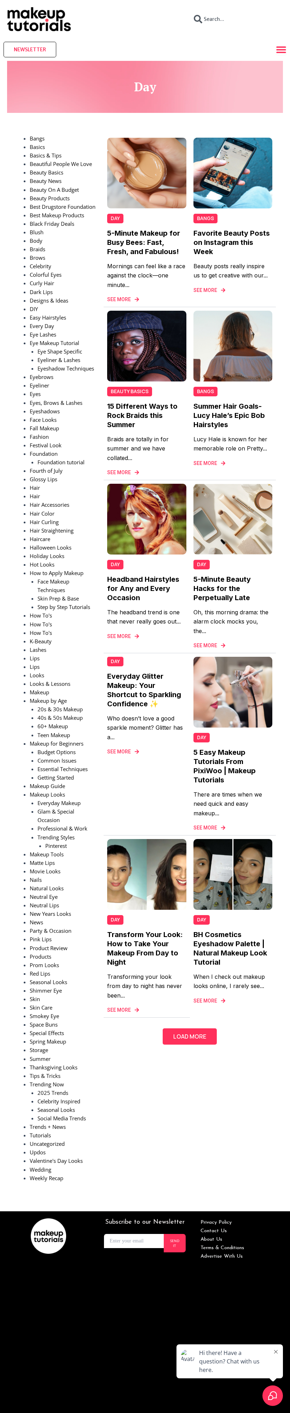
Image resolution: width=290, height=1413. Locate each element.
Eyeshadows (45, 411)
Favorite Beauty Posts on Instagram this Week (231, 242)
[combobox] (235, 19)
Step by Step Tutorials (63, 606)
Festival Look (46, 445)
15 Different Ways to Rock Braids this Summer (142, 415)
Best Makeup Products (57, 215)
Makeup (39, 692)
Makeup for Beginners (56, 743)
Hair (35, 487)
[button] (190, 1036)
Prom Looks (44, 965)
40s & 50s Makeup (60, 717)
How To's (41, 615)
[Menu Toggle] (281, 49)
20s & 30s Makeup (60, 709)
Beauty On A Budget (54, 189)
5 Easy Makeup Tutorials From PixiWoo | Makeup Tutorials (224, 766)
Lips (35, 658)
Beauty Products (50, 198)
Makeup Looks (47, 794)
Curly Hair (42, 283)
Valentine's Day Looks (56, 1160)
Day (115, 218)
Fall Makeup (44, 428)
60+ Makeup (52, 726)
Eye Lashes (43, 334)
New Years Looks (50, 913)
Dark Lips (41, 291)
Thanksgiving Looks (53, 1067)
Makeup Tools (47, 854)
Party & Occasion (50, 930)
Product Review (49, 948)
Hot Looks (42, 564)
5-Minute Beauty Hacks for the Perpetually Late (222, 588)
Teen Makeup (53, 735)
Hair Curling (44, 521)
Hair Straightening (52, 530)
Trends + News (48, 1126)
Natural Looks (47, 888)
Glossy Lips (43, 479)
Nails (36, 879)
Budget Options (56, 752)
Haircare (40, 538)
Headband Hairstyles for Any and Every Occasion (143, 588)
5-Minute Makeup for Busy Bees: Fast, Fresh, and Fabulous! (143, 242)
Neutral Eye (44, 896)
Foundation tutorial (61, 462)
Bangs (37, 138)
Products (40, 956)
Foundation (44, 453)
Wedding (40, 1169)
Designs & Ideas (49, 300)
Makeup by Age (48, 700)
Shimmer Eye (46, 990)
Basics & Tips (46, 155)
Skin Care (41, 1007)
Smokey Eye (44, 1015)
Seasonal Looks (48, 982)
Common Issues (56, 760)
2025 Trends (52, 1092)
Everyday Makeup (59, 802)
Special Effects (47, 1032)
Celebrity (40, 266)
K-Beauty (41, 641)
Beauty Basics (46, 172)
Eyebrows (41, 376)
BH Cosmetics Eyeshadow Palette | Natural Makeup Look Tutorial (230, 948)
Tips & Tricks (45, 1075)
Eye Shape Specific (59, 351)
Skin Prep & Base (58, 598)
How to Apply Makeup (56, 572)
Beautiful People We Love (61, 163)
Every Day (42, 325)
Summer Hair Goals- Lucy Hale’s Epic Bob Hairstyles (229, 415)
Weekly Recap (46, 1178)
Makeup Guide (47, 785)
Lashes (38, 649)
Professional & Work (62, 828)
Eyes (35, 393)
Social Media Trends (61, 1118)
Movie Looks (45, 871)
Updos (38, 1152)
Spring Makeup (48, 1041)
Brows (37, 257)
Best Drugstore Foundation (62, 206)
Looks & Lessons (50, 683)
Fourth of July (46, 470)
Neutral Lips (44, 905)
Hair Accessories (49, 504)
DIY (34, 308)
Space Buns (44, 1024)
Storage (39, 1049)
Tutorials (40, 1135)
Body (36, 240)
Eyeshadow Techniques (65, 368)
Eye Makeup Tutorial (54, 342)
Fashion (39, 436)
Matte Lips (42, 862)
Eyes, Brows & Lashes (56, 402)
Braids (37, 249)
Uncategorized (47, 1143)
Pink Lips (41, 939)
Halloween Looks (50, 547)
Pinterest (56, 845)
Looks (37, 675)
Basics (37, 146)
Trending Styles (56, 837)
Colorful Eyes (46, 274)
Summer (40, 1058)
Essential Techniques (62, 768)
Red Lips (40, 973)
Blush (37, 232)
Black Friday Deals (52, 223)
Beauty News (46, 180)
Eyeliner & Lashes (58, 359)
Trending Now (47, 1084)
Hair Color (42, 513)
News (36, 922)
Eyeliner (39, 385)
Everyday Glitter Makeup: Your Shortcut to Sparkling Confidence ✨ (144, 690)
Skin (35, 999)
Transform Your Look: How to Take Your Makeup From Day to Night (145, 948)
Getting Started (55, 777)
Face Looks (43, 419)
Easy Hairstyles (48, 317)
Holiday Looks (47, 555)
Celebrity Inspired (58, 1101)
